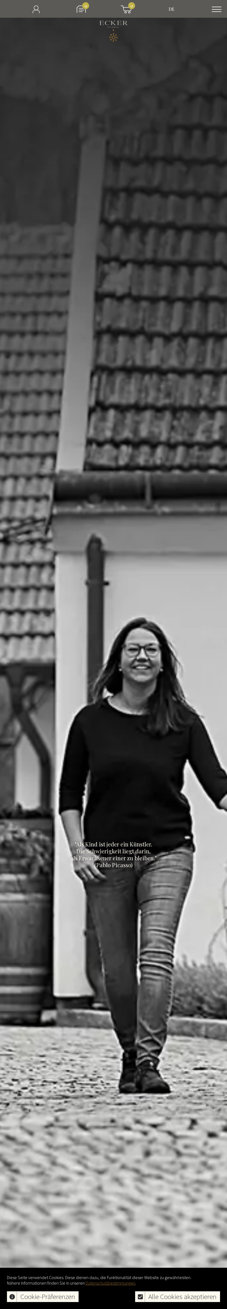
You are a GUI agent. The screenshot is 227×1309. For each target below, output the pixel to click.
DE (171, 9)
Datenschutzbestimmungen (110, 1283)
